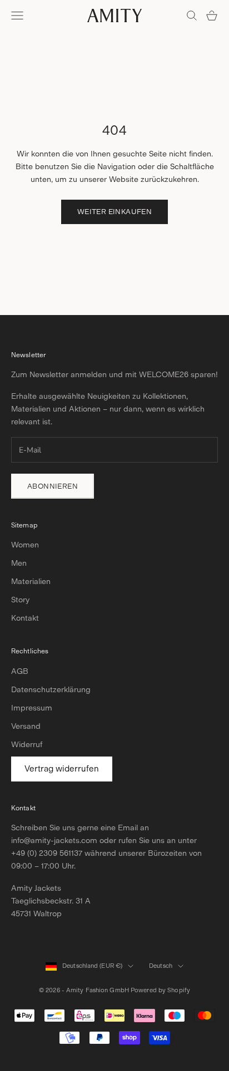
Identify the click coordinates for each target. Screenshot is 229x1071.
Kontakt (25, 618)
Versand (26, 726)
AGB (19, 671)
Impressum (31, 708)
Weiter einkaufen (114, 211)
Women (25, 545)
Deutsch (160, 966)
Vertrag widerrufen (61, 769)
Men (19, 563)
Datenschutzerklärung (51, 689)
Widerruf (26, 744)
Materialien (31, 581)
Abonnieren (52, 486)
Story (20, 600)
